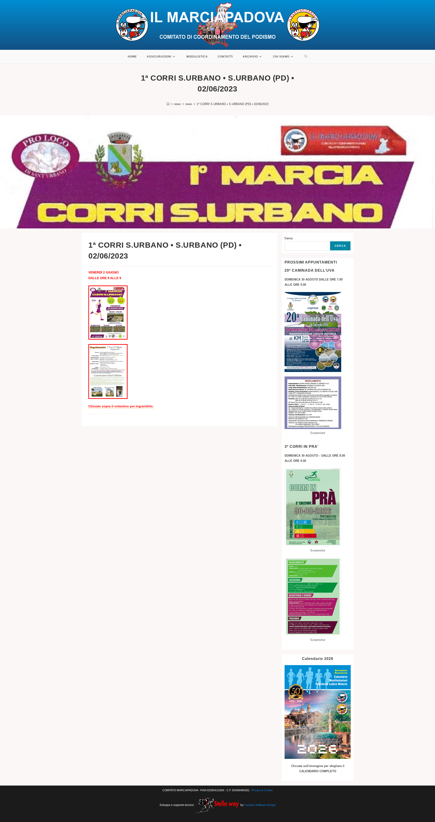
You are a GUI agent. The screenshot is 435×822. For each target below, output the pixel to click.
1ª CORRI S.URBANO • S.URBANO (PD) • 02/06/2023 (232, 104)
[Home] (168, 104)
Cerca (288, 238)
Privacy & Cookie (262, 790)
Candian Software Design (260, 805)
